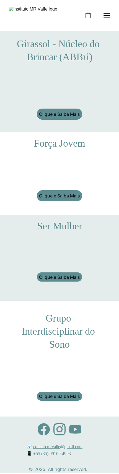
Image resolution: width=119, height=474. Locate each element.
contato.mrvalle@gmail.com (57, 446)
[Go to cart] (88, 15)
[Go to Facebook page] (44, 429)
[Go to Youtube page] (75, 429)
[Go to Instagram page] (59, 429)
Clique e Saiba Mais (59, 114)
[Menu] (107, 15)
